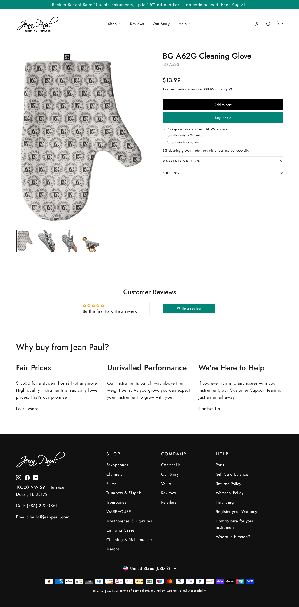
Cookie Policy (176, 590)
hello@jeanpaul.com (50, 517)
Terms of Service (131, 590)
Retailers (169, 502)
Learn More (27, 408)
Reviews (137, 24)
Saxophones (117, 465)
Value (166, 484)
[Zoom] (81, 138)
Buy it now (223, 117)
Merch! (112, 549)
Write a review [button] (189, 308)
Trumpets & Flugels (124, 493)
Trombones (116, 502)
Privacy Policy (155, 590)
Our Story (161, 24)
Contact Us (209, 408)
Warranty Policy (230, 493)
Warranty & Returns (182, 161)
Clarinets (114, 474)
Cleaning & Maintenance (129, 540)
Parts (220, 465)
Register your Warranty (236, 512)
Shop (113, 24)
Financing (225, 502)
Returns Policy (228, 484)
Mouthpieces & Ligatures (129, 521)
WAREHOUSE (118, 512)
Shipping (171, 173)
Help (183, 24)
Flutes (111, 484)
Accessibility (197, 590)
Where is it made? (233, 537)
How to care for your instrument (235, 524)
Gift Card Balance (232, 474)
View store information (183, 142)
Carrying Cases (120, 530)
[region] (24, 241)
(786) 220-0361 (42, 506)
